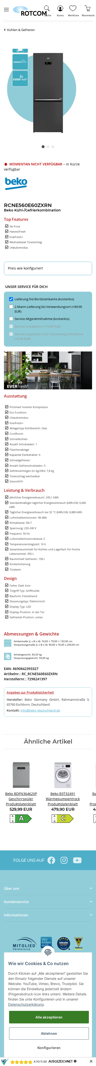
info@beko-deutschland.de (40, 710)
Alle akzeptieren (49, 1017)
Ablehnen (49, 1033)
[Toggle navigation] (6, 7)
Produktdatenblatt (21, 804)
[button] (60, 10)
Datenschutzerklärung (26, 1004)
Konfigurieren (49, 1048)
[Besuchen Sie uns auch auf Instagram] (64, 860)
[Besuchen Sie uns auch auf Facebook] (51, 860)
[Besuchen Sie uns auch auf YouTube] (77, 860)
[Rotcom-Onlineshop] (30, 8)
